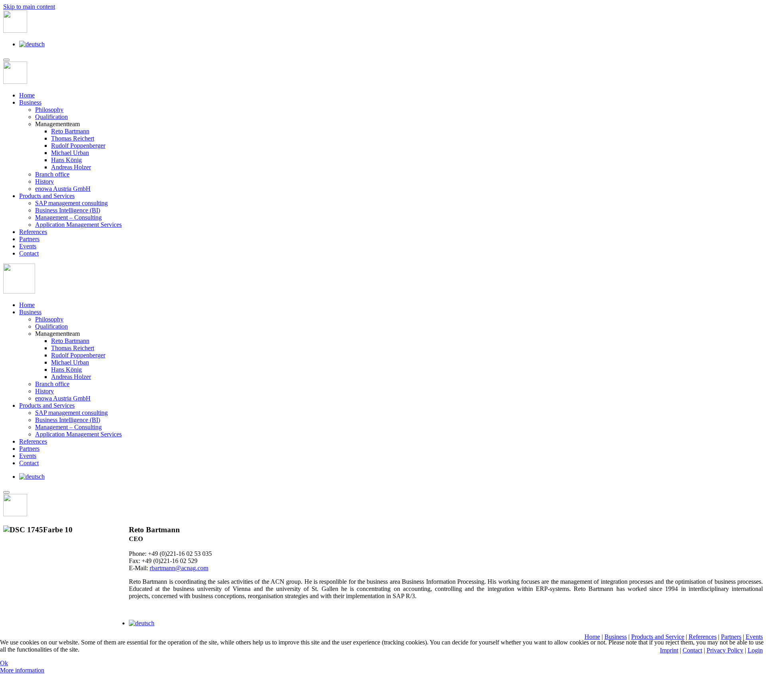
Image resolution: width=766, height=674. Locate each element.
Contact (29, 253)
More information (22, 670)
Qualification (51, 116)
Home (27, 95)
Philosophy (49, 109)
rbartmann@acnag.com (179, 568)
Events (27, 246)
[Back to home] (15, 30)
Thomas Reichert (72, 138)
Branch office (52, 174)
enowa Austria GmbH (63, 188)
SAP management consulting (71, 203)
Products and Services (47, 195)
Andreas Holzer (71, 167)
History (44, 181)
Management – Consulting (68, 217)
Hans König (66, 160)
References (33, 231)
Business (30, 102)
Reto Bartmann (70, 131)
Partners (29, 239)
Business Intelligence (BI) (67, 210)
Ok (4, 663)
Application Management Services (78, 224)
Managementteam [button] (57, 333)
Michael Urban (70, 152)
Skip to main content (29, 6)
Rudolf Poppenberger (78, 145)
